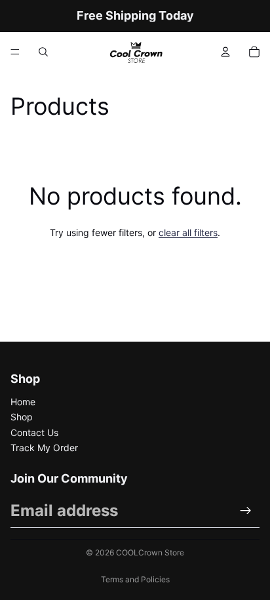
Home (22, 401)
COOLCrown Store (150, 552)
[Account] (225, 51)
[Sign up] (246, 511)
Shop (21, 416)
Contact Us (34, 432)
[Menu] (15, 52)
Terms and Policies (135, 579)
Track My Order (44, 447)
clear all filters (188, 232)
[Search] (43, 51)
